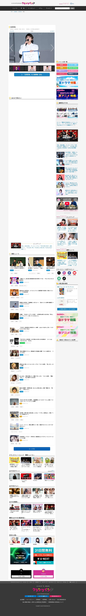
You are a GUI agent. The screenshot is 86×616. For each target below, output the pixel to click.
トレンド (62, 73)
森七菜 (12, 285)
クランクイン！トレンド (15, 582)
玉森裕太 (38, 273)
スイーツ (43, 582)
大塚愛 (16, 321)
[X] (59, 273)
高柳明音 (17, 406)
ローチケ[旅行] (42, 596)
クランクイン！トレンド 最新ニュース (21, 455)
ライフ (58, 582)
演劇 (61, 67)
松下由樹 (17, 419)
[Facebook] (69, 273)
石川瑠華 (12, 406)
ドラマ (22, 297)
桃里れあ (12, 358)
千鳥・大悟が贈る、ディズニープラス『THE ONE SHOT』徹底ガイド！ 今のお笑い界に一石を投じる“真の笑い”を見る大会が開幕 (36, 247)
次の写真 (51, 31)
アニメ (21, 346)
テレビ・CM (22, 309)
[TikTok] (64, 278)
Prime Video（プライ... (23, 285)
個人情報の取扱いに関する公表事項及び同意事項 (34, 602)
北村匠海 (19, 11)
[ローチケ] (72, 3)
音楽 (19, 443)
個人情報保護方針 (61, 599)
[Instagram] (64, 273)
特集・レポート (72, 582)
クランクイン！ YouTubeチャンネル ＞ (70, 210)
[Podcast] (59, 278)
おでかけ (37, 582)
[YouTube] (74, 273)
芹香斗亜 (12, 443)
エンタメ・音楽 (72, 64)
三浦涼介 (21, 419)
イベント (24, 582)
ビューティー (51, 582)
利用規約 (38, 599)
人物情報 (15, 11)
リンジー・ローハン (14, 431)
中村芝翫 (12, 419)
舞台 (16, 443)
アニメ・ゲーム (72, 67)
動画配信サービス (72, 73)
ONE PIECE (13, 346)
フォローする (21, 576)
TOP (11, 11)
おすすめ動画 (13, 502)
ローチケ (30, 596)
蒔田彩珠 (16, 285)
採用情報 (44, 599)
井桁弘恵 (17, 297)
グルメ (31, 582)
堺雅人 (53, 273)
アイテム (64, 582)
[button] (53, 68)
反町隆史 (15, 273)
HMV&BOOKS (55, 596)
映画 (17, 346)
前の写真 (12, 31)
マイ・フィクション (32, 273)
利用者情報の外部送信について (55, 602)
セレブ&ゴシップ (73, 70)
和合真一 (21, 406)
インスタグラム (18, 358)
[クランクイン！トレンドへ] (64, 3)
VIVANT (48, 273)
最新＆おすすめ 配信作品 (17, 518)
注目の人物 (13, 535)
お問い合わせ (52, 599)
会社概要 (22, 599)
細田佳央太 (12, 297)
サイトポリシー (30, 599)
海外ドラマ (61, 70)
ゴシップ (20, 431)
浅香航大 (12, 309)
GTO (12, 273)
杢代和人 (17, 309)
